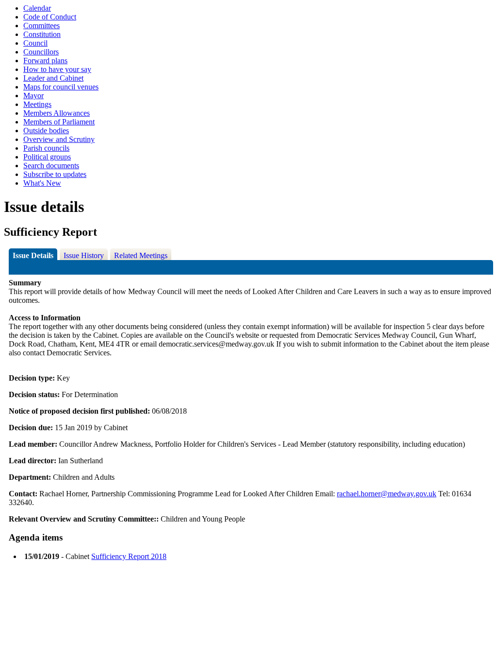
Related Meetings (140, 255)
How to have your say (57, 69)
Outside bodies (46, 130)
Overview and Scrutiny (59, 139)
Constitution (42, 34)
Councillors (41, 52)
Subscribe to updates (54, 174)
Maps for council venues (61, 87)
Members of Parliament (59, 122)
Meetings (37, 104)
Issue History (84, 255)
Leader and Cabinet (53, 78)
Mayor (33, 95)
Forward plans (45, 60)
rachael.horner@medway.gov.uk (386, 493)
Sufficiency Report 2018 (128, 556)
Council (35, 43)
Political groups (47, 157)
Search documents (51, 165)
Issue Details (33, 255)
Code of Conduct (49, 17)
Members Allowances (56, 113)
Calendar (37, 8)
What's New (42, 183)
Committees (41, 25)
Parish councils (46, 148)
